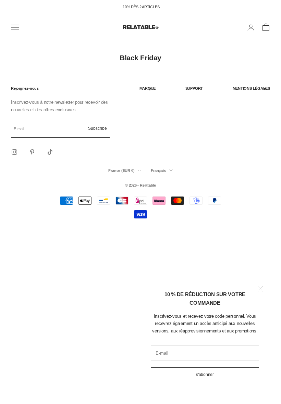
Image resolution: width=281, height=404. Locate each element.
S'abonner (205, 374)
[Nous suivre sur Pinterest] (32, 152)
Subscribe (97, 128)
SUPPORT (194, 88)
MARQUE (147, 88)
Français (158, 170)
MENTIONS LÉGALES (251, 88)
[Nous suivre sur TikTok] (50, 152)
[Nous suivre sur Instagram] (14, 152)
